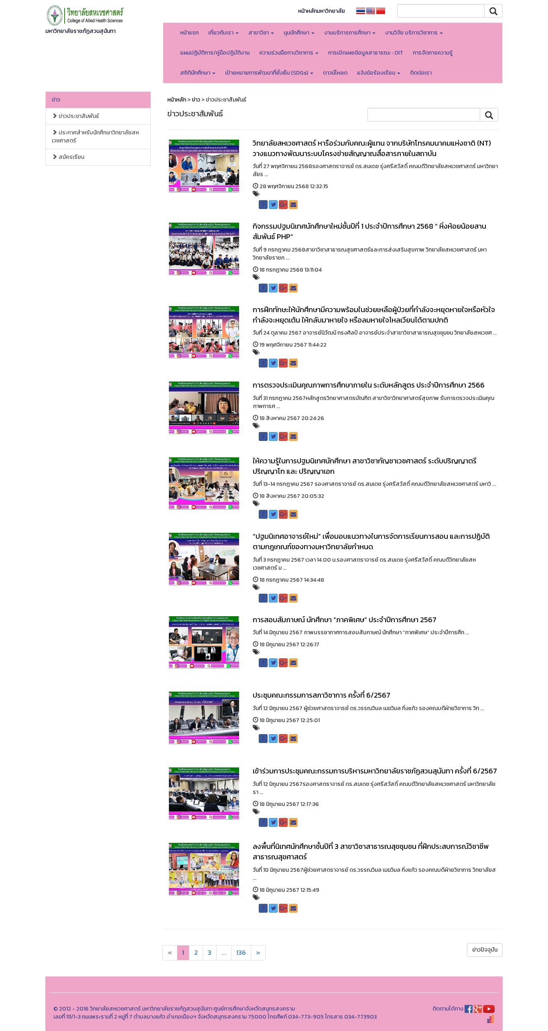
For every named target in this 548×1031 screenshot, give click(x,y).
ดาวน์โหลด (335, 73)
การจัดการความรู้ (433, 53)
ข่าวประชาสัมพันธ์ (78, 116)
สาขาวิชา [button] (259, 32)
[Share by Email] (293, 204)
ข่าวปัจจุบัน (484, 950)
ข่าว (56, 99)
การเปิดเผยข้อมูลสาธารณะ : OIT (365, 53)
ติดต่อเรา (421, 73)
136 (241, 953)
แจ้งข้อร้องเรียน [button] (376, 73)
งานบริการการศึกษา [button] (347, 32)
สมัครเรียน (70, 157)
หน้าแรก (189, 32)
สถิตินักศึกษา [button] (195, 73)
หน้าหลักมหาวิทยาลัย (321, 11)
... (223, 953)
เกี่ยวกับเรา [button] (221, 32)
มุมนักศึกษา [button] (297, 32)
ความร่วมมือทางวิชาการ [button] (287, 53)
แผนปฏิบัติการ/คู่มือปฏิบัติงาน (215, 53)
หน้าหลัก (176, 99)
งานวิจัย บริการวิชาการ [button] (412, 32)
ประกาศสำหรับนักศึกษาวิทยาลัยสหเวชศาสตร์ (95, 136)
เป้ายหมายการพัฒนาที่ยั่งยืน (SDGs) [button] (267, 73)
